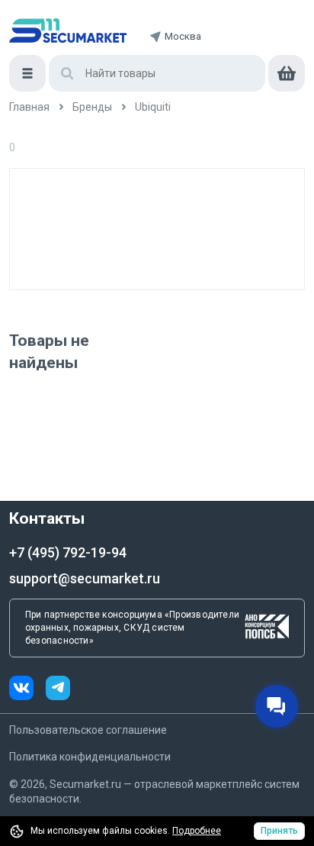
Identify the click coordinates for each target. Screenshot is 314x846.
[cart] (286, 73)
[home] (68, 30)
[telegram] (58, 690)
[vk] (27, 690)
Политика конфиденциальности (90, 757)
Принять (279, 830)
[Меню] (27, 73)
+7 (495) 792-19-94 (68, 552)
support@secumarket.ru (84, 578)
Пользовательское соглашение (88, 730)
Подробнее (196, 830)
